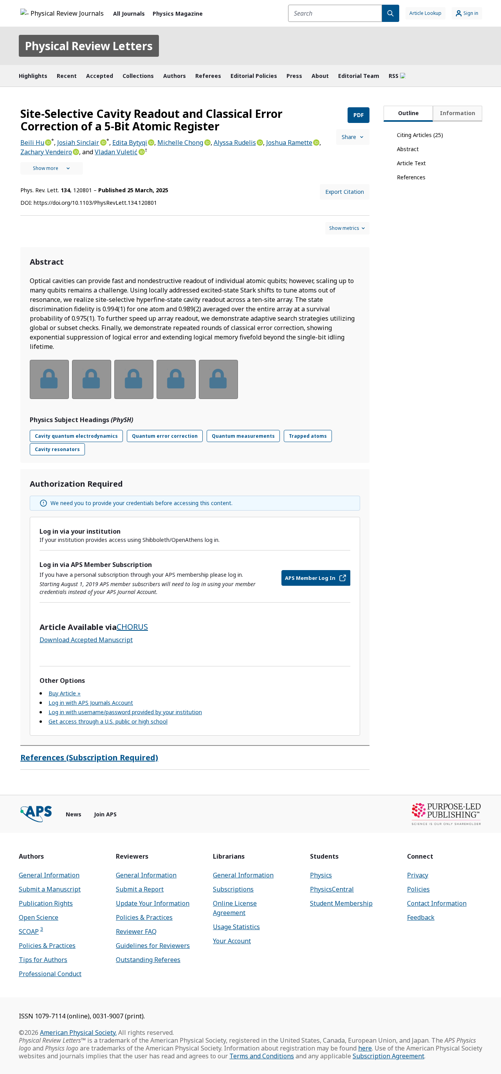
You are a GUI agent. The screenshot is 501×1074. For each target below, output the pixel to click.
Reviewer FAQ (136, 931)
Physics (321, 875)
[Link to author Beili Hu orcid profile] (47, 142)
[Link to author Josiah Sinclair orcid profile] (102, 142)
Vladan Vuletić (116, 152)
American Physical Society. (78, 1032)
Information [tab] (457, 113)
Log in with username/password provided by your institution (125, 712)
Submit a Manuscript (50, 889)
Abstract (408, 149)
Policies (418, 889)
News (73, 814)
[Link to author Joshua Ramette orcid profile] (315, 142)
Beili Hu (32, 142)
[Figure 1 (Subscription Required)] (49, 379)
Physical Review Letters (89, 45)
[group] (195, 384)
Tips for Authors (43, 959)
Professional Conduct (50, 973)
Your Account (232, 941)
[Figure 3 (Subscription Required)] (133, 379)
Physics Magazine (178, 13)
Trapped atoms (308, 436)
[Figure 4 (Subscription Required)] (176, 379)
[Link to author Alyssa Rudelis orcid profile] (259, 142)
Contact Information (437, 903)
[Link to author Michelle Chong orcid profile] (206, 142)
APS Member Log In (310, 577)
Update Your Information (152, 903)
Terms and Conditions (261, 1056)
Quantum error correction (165, 436)
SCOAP (31, 931)
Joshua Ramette (289, 142)
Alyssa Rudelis (235, 142)
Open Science (38, 917)
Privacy (417, 875)
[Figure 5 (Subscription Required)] (218, 379)
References (411, 177)
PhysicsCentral (332, 889)
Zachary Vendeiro (46, 152)
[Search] (390, 13)
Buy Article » (65, 693)
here (365, 1048)
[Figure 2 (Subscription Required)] (91, 379)
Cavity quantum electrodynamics (76, 436)
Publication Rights (46, 903)
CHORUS (132, 626)
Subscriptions (233, 889)
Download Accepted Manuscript (86, 639)
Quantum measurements (243, 436)
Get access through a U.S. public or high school (108, 721)
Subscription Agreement (388, 1056)
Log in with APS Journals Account (91, 702)
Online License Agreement (235, 908)
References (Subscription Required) (89, 757)
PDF (358, 115)
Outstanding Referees (148, 959)
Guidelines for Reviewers (153, 945)
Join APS (105, 814)
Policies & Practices (47, 945)
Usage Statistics (236, 926)
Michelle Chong (180, 142)
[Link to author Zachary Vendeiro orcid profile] (75, 151)
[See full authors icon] (51, 168)
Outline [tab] (408, 113)
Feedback (420, 917)
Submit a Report (140, 889)
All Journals (129, 13)
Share (349, 137)
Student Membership (341, 903)
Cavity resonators (57, 449)
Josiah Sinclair (78, 142)
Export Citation (344, 191)
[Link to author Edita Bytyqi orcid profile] (150, 142)
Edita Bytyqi (129, 142)
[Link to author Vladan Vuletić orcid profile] (140, 151)
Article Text (411, 163)
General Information (49, 875)
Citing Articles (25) (420, 135)
